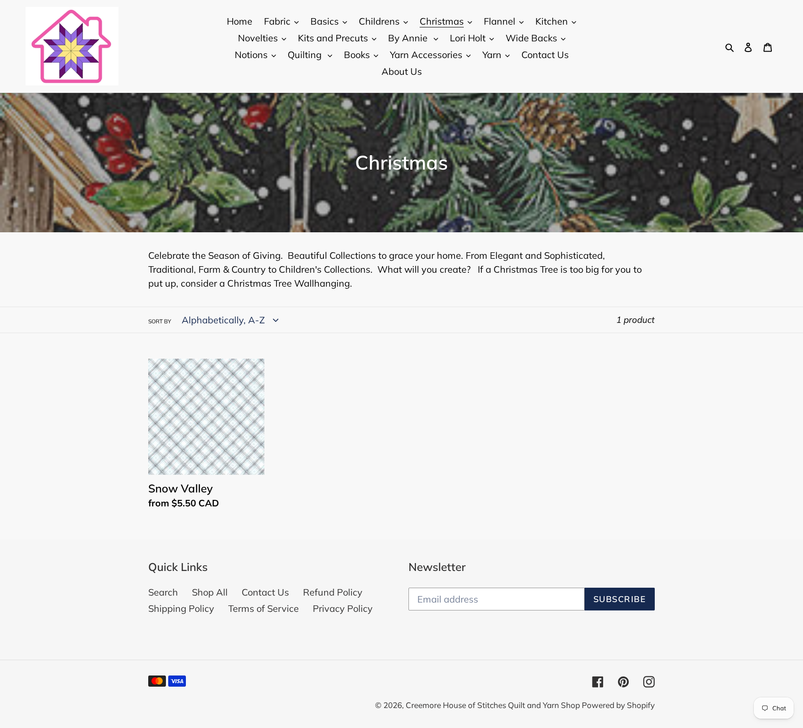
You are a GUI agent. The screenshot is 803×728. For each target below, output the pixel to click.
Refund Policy (332, 592)
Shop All (210, 592)
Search (163, 592)
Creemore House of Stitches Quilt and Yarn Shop (494, 705)
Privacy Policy (343, 608)
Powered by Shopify (618, 705)
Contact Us (265, 592)
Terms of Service (263, 608)
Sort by (159, 321)
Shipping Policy (181, 608)
